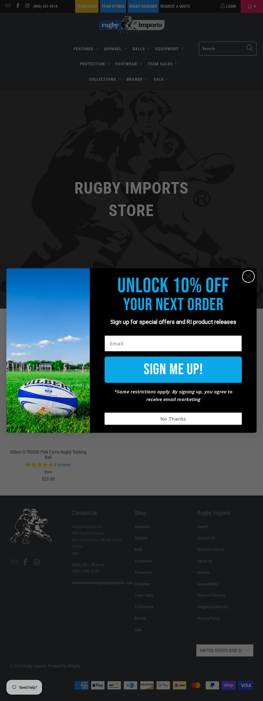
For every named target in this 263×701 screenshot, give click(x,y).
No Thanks (173, 419)
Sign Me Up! (173, 369)
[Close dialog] (248, 276)
